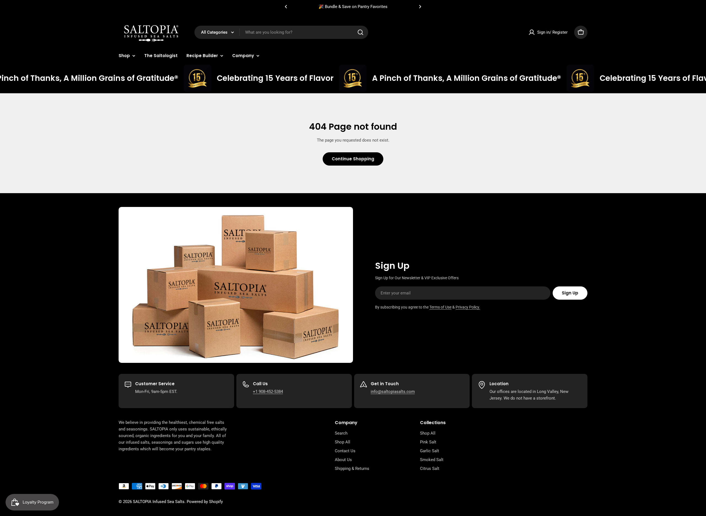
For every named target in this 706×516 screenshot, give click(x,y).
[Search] (360, 32)
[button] (286, 6)
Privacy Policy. (468, 307)
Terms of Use (440, 307)
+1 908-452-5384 (268, 391)
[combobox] (281, 32)
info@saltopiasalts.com (393, 391)
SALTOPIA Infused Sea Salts (158, 501)
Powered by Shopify (205, 501)
